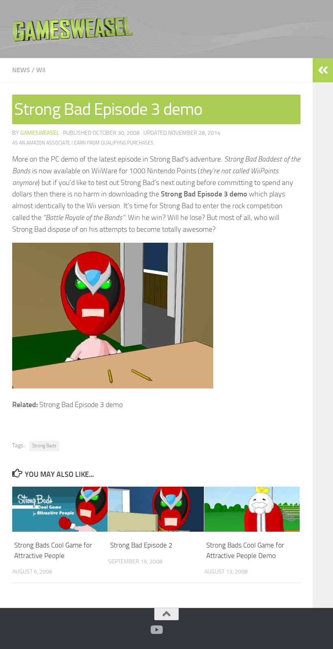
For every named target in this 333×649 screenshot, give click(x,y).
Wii (40, 70)
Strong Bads (44, 445)
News (21, 70)
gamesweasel (39, 132)
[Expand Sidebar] (323, 70)
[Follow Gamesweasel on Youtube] (156, 630)
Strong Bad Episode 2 (141, 545)
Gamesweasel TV (73, 29)
